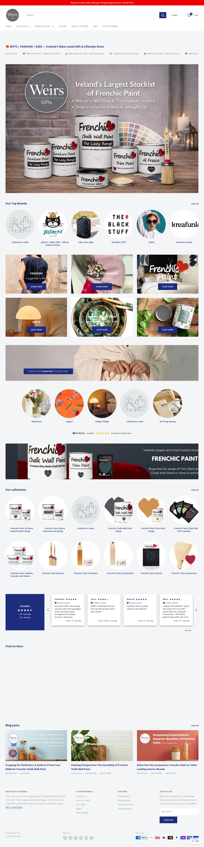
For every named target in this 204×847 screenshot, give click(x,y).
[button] (48, 610)
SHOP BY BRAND (110, 26)
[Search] (162, 15)
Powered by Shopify (13, 836)
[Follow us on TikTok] (91, 838)
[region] (122, 610)
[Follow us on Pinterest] (81, 838)
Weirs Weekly (82, 812)
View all (195, 203)
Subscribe (168, 820)
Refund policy (124, 800)
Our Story (80, 804)
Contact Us (81, 796)
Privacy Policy (124, 796)
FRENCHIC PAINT (42, 26)
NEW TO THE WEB (80, 26)
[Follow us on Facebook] (65, 838)
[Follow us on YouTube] (86, 838)
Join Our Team (83, 800)
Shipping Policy (125, 808)
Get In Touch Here (14, 807)
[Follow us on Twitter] (70, 838)
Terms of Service (125, 804)
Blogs (78, 808)
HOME (8, 26)
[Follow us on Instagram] (76, 838)
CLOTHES (62, 26)
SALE (95, 26)
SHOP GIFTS (21, 26)
